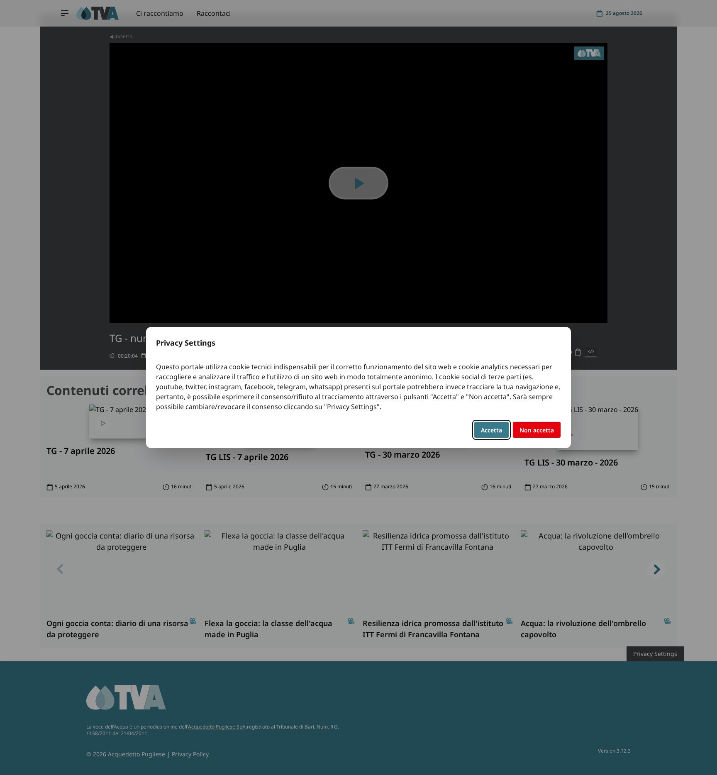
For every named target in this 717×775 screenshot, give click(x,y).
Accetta (491, 430)
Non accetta (536, 430)
